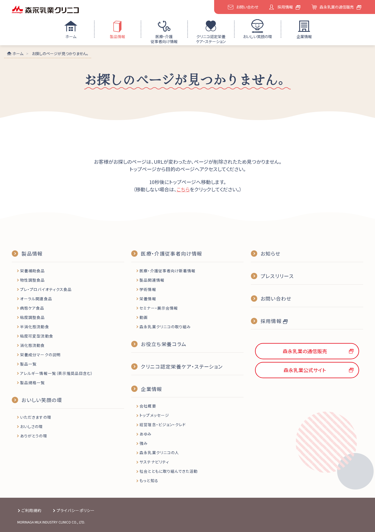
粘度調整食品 (32, 317)
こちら (183, 189)
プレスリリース (277, 275)
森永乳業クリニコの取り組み (165, 326)
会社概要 (147, 406)
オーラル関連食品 (36, 298)
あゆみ (145, 434)
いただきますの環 (35, 417)
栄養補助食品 (32, 270)
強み (143, 443)
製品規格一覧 (32, 382)
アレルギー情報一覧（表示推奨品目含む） (56, 373)
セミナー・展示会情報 (158, 308)
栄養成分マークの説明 (40, 354)
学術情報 (147, 289)
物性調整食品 (32, 280)
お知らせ (270, 253)
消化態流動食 (32, 345)
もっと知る (148, 480)
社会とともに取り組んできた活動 (168, 471)
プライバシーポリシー (76, 510)
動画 (143, 317)
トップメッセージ (154, 415)
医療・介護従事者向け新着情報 (167, 270)
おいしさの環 (31, 426)
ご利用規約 (31, 510)
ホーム (70, 36)
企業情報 (304, 36)
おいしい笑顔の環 (257, 36)
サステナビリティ (154, 462)
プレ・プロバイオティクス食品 (46, 289)
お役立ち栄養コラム (163, 343)
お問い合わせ (247, 7)
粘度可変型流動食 (36, 336)
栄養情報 (147, 298)
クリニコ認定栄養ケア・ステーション (211, 39)
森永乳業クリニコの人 (159, 452)
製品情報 (117, 36)
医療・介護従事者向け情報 (164, 39)
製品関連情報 (151, 280)
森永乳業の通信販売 (337, 7)
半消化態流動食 (34, 326)
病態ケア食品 (32, 308)
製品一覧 (28, 364)
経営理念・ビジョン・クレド (162, 424)
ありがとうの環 (33, 435)
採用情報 (285, 7)
